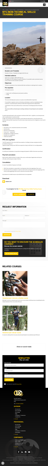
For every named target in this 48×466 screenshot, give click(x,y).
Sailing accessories (19, 443)
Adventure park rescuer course (11, 332)
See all (16, 418)
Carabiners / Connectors (20, 415)
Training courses (13, 9)
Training (7, 9)
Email (3, 215)
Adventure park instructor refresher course (15, 298)
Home (3, 9)
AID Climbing (18, 410)
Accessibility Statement (29, 462)
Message (4, 220)
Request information (19, 194)
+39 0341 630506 (19, 403)
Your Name (5, 210)
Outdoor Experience (20, 9)
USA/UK (12, 1)
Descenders (17, 432)
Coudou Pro (17, 416)
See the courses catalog (11, 253)
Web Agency (36, 462)
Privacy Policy (18, 231)
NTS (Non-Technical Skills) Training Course (32, 9)
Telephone (27, 215)
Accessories (17, 409)
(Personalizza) (22, 462)
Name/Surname (7, 362)
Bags (16, 413)
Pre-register (31, 194)
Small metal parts (18, 444)
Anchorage (17, 412)
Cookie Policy (17, 462)
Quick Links (17, 441)
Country (6, 373)
